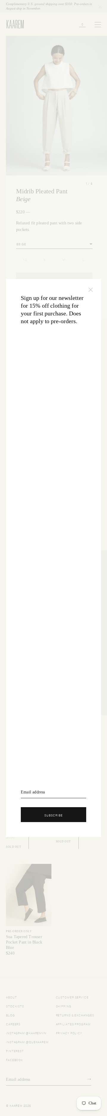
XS (25, 259)
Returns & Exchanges (75, 1014)
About (11, 997)
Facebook (14, 1059)
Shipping (63, 1006)
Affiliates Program (73, 1023)
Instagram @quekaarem (27, 1041)
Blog (10, 1014)
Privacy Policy (69, 1032)
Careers (13, 1023)
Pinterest (15, 1050)
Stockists (15, 1006)
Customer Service (72, 997)
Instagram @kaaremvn (26, 1032)
